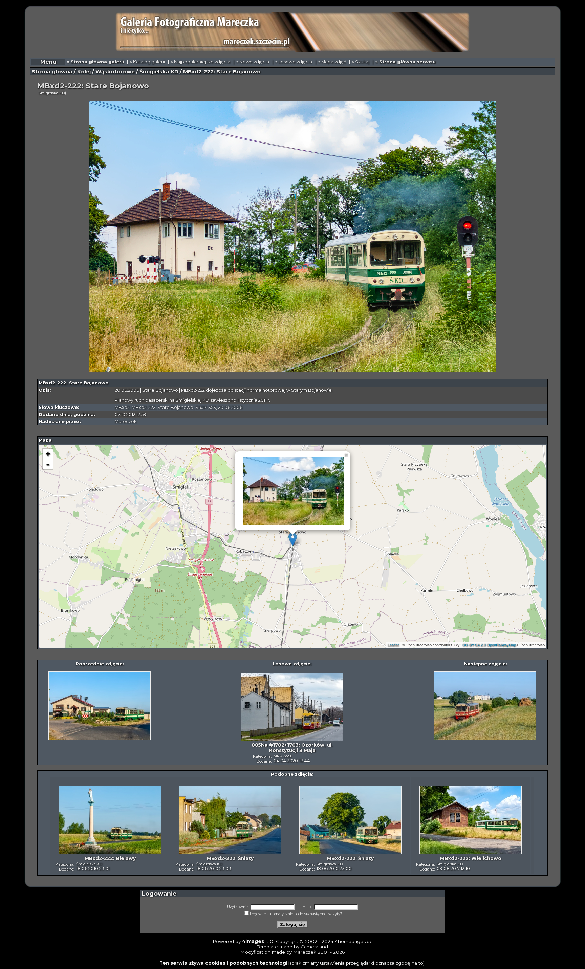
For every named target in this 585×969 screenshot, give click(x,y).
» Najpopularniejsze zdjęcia (200, 61)
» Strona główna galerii (95, 61)
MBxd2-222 (143, 407)
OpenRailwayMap (501, 644)
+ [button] (48, 453)
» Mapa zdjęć (332, 61)
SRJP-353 (205, 407)
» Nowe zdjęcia (252, 61)
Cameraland (314, 946)
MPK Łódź (283, 756)
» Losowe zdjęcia (293, 61)
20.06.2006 (230, 407)
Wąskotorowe (115, 72)
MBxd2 (122, 407)
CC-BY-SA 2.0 (474, 644)
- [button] (47, 464)
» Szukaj (360, 61)
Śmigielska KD (158, 72)
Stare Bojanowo (175, 407)
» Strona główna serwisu (405, 61)
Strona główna (52, 72)
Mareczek (125, 421)
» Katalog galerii (147, 61)
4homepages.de (354, 941)
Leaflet (393, 644)
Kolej (84, 72)
